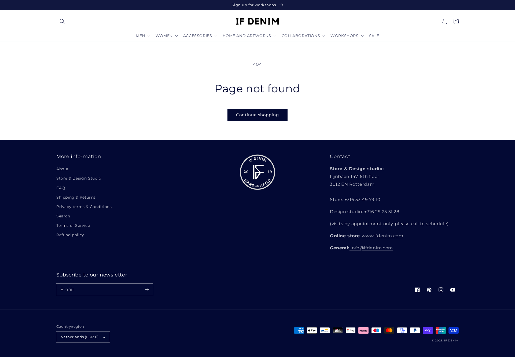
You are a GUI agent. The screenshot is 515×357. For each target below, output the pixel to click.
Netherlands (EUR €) (80, 337)
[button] (62, 21)
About (62, 168)
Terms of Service (73, 225)
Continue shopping (257, 114)
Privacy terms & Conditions (84, 206)
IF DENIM (451, 340)
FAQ (60, 187)
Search (63, 216)
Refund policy (70, 234)
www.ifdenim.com (382, 235)
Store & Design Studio (78, 178)
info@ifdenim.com (371, 247)
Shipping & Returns (75, 197)
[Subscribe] (147, 290)
